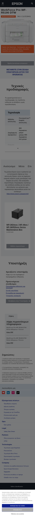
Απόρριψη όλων (17, 509)
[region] (17, 502)
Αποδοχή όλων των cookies (17, 505)
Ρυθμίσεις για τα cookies (17, 513)
